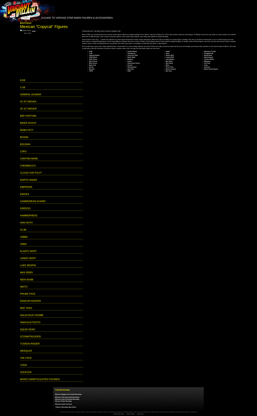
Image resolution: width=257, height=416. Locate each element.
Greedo (130, 65)
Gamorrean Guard (133, 63)
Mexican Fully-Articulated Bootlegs (67, 397)
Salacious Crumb (210, 51)
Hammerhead (131, 67)
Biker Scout (93, 63)
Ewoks (129, 61)
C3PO (91, 71)
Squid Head (208, 55)
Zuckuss (207, 67)
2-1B (90, 53)
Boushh (92, 69)
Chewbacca (131, 53)
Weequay (207, 61)
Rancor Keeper (171, 69)
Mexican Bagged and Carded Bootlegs (68, 394)
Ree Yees (169, 71)
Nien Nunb (169, 63)
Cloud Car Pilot (132, 55)
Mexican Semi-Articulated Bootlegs (67, 399)
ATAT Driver (93, 57)
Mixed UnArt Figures (211, 69)
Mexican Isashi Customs (63, 404)
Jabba (168, 51)
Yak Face (207, 63)
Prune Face (169, 67)
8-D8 (90, 51)
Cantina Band (132, 51)
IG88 (129, 71)
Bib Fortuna (93, 61)
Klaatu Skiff (170, 55)
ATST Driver (93, 59)
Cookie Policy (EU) (118, 414)
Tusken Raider (209, 59)
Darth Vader (131, 57)
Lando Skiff (170, 57)
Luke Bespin (170, 59)
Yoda (206, 65)
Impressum (140, 414)
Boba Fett (92, 65)
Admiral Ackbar (94, 55)
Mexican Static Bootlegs (63, 401)
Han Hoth (130, 69)
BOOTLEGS (25, 23)
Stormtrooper (208, 57)
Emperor (130, 59)
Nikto (167, 65)
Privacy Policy (130, 414)
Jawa (167, 53)
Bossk (91, 67)
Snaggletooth (208, 53)
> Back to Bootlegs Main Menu (65, 407)
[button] (216, 23)
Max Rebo (169, 61)
